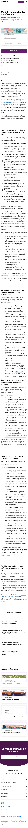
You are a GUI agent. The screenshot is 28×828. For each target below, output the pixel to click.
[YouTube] (18, 774)
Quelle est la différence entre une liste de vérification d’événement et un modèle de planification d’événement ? (12, 642)
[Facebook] (3, 74)
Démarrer (21, 2)
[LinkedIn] (6, 74)
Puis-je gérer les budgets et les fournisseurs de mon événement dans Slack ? (12, 653)
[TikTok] (21, 774)
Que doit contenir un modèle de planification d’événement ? (10, 622)
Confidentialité (4, 809)
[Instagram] (9, 774)
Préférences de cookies (6, 813)
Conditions (11, 809)
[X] (15, 774)
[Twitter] (1, 74)
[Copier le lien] (8, 74)
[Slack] (4, 2)
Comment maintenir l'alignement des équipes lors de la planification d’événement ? (12, 632)
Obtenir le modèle (14, 50)
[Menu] (26, 2)
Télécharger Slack (5, 806)
